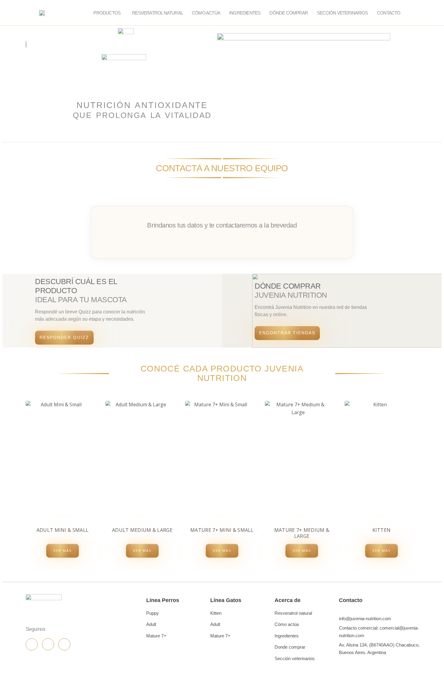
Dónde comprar (288, 12)
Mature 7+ (156, 635)
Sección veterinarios (295, 658)
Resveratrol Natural (157, 12)
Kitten (215, 613)
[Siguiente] (418, 481)
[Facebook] (48, 644)
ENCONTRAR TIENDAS (287, 332)
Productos (107, 12)
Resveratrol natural (293, 613)
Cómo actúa (206, 12)
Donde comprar (290, 647)
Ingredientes (244, 12)
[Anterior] (25, 481)
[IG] (32, 644)
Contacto (389, 12)
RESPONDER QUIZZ (64, 337)
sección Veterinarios (342, 12)
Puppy (152, 613)
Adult (151, 624)
